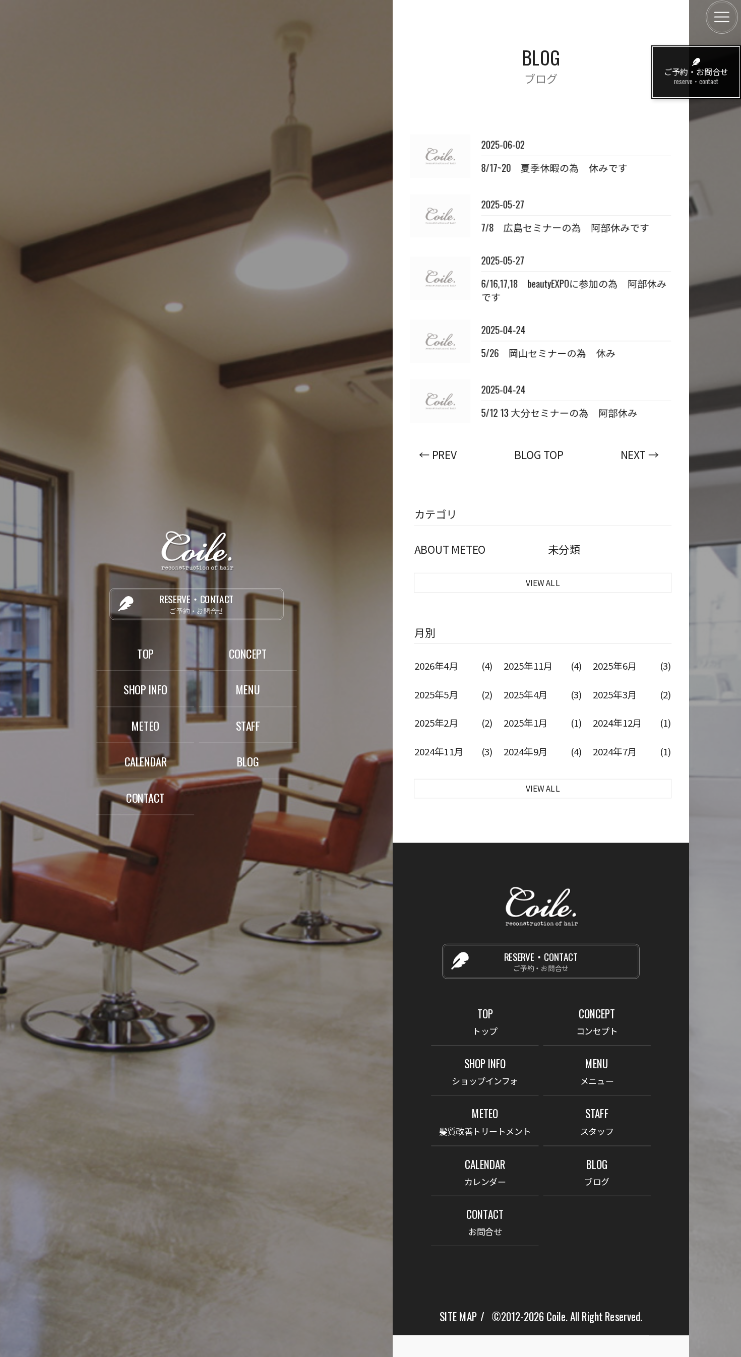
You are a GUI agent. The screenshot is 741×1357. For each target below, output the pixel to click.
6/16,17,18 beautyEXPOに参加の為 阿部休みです (573, 290)
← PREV (438, 454)
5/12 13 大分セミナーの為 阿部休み (559, 412)
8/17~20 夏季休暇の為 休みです (554, 167)
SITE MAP (458, 1316)
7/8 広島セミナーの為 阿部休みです (565, 227)
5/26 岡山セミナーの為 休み (548, 353)
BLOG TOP (538, 454)
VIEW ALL (543, 582)
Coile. (557, 1316)
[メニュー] (722, 17)
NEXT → (640, 454)
